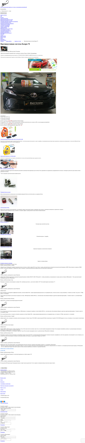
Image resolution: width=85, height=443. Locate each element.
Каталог (2, 17)
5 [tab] (46, 114)
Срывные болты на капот (5, 192)
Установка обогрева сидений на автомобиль (9, 21)
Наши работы (9, 41)
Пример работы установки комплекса (7, 348)
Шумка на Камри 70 (4, 222)
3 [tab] (42, 114)
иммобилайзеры (3, 27)
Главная (2, 41)
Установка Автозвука (4, 31)
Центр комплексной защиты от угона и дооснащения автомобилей (13, 7)
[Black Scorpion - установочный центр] (4, 6)
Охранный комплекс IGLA (5, 22)
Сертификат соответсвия (5, 383)
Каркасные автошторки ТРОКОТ (7, 23)
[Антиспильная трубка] (8, 206)
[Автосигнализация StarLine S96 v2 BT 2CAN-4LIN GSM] (8, 138)
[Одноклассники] (2, 401)
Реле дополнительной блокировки (7, 168)
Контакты (2, 39)
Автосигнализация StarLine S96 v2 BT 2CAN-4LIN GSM (11, 139)
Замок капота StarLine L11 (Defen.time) (8, 156)
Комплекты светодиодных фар (6, 28)
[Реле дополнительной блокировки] (8, 167)
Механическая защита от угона (6, 19)
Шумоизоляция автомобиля (5, 32)
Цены (1, 38)
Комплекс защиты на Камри (6, 259)
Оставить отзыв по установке (6, 263)
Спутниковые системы (4, 29)
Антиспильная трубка (4, 207)
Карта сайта (2, 393)
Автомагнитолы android (5, 24)
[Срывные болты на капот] (8, 191)
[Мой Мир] (4, 401)
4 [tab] (44, 114)
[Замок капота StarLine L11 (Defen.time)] (8, 155)
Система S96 (2, 350)
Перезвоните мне (3, 411)
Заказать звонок (3, 14)
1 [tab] (39, 114)
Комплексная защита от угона (6, 20)
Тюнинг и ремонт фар (4, 26)
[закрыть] (0, 405)
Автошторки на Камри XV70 (6, 246)
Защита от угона (18, 41)
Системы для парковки (5, 25)
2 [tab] (40, 114)
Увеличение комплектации (5, 30)
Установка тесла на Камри (5, 234)
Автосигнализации (4, 18)
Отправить (2, 424)
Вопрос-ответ (3, 37)
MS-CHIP (2, 33)
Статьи (1, 34)
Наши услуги (3, 387)
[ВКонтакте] (1, 401)
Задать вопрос (3, 40)
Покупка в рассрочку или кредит (7, 385)
